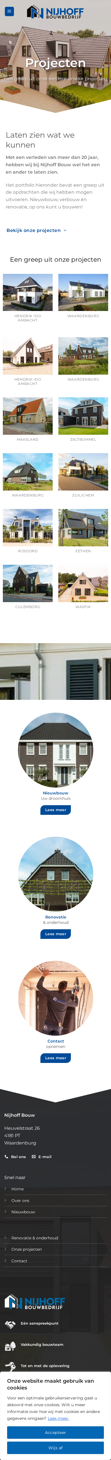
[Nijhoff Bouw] (55, 11)
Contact (19, 1260)
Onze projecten (26, 1249)
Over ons (20, 1200)
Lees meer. (58, 1418)
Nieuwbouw (23, 1211)
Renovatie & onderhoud (34, 1238)
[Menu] (9, 11)
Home (17, 1189)
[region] (55, 1416)
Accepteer (55, 1432)
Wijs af (55, 1447)
